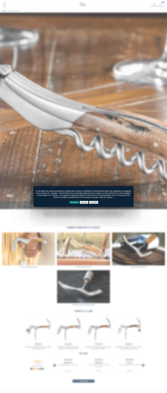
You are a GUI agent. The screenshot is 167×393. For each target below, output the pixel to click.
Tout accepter (74, 202)
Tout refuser (84, 202)
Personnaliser (93, 202)
